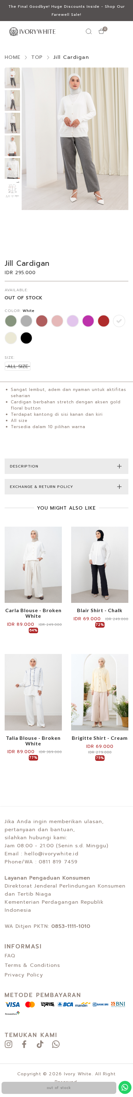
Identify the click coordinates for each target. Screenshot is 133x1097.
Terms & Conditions (32, 965)
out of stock (59, 1087)
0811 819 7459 (58, 862)
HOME (12, 57)
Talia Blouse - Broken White (33, 740)
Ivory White (78, 1074)
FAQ (10, 955)
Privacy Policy (24, 975)
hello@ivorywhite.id (51, 854)
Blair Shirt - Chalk (99, 610)
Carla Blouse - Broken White (33, 613)
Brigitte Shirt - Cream (100, 738)
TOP (37, 57)
